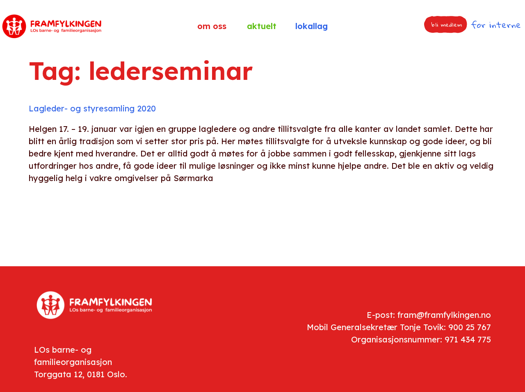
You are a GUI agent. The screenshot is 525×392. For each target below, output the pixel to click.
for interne (496, 24)
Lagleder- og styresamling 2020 (92, 108)
